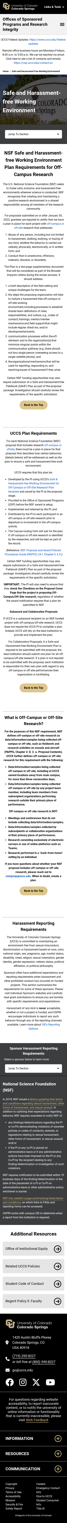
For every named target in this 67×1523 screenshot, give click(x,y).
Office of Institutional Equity (26, 1249)
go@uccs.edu (22, 1370)
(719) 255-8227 (24, 1356)
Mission (10, 1500)
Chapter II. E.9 (52, 554)
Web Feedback (37, 1420)
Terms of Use (13, 1492)
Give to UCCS (44, 1496)
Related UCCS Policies (22, 1266)
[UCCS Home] (22, 7)
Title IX (40, 1508)
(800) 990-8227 (43, 1362)
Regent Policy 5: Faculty (23, 1301)
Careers (40, 1484)
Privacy (9, 1488)
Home (6, 71)
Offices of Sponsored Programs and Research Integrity (25, 24)
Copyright (11, 1484)
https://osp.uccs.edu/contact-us (33, 62)
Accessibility (13, 1496)
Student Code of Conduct (24, 1284)
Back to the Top (33, 405)
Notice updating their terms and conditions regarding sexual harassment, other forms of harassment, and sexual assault (33, 1103)
